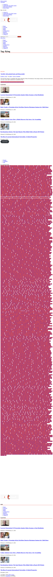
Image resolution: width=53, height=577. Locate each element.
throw (6, 419)
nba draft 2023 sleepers (19, 376)
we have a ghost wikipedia (32, 436)
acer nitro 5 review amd (43, 183)
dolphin (14, 286)
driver (23, 286)
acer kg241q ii (13, 174)
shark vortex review (45, 410)
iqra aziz (29, 303)
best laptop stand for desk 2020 (37, 216)
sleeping (39, 412)
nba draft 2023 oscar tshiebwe (17, 369)
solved (3, 413)
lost (39, 310)
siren (31, 412)
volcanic (43, 424)
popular (11, 400)
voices (40, 424)
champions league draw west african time (18, 273)
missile (51, 337)
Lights (25, 310)
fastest (30, 289)
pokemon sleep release (17, 394)
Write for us (5, 33)
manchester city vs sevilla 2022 (19, 311)
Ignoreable (50, 301)
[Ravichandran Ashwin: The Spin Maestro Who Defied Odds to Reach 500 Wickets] (5, 129)
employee (2, 288)
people (43, 387)
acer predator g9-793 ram (22, 201)
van (28, 424)
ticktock (11, 419)
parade (13, 387)
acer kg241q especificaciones (43, 172)
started (17, 414)
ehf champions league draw (25, 287)
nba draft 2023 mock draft (11, 366)
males (10, 311)
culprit (49, 281)
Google (19, 293)
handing (11, 294)
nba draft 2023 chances (17, 359)
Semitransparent (7, 409)
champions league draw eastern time (8, 237)
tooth (29, 420)
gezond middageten (39, 292)
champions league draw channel (24, 232)
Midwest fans (29, 337)
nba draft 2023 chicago (8, 360)
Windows (42, 437)
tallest (27, 416)
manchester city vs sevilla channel (40, 317)
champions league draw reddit (33, 252)
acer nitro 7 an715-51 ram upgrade (43, 191)
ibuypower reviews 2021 (46, 300)
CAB (7, 223)
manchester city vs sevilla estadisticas (20, 323)
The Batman (33, 417)
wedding (40, 436)
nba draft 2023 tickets (7, 378)
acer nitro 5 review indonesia (19, 186)
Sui (7, 415)
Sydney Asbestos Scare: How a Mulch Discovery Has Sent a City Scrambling (21, 119)
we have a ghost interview (17, 428)
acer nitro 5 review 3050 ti (32, 183)
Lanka (50, 307)
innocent (9, 303)
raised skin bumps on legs (9, 405)
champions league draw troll (20, 268)
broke (42, 222)
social (44, 412)
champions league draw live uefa (10, 246)
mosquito (25, 338)
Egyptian (17, 287)
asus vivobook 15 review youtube (31, 214)
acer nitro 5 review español (35, 184)
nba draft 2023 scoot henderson (36, 373)
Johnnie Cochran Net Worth (22, 306)
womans (11, 438)
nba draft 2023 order (12, 367)
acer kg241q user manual (10, 181)
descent (21, 285)
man (12, 311)
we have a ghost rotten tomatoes (12, 431)
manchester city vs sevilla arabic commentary (15, 315)
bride (2, 222)
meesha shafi (7, 337)
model (2, 338)
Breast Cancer (48, 221)
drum (26, 286)
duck (29, 286)
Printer (41, 400)
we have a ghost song (44, 431)
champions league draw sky (44, 260)
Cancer (18, 223)
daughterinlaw (28, 282)
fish (17, 290)
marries (28, 336)
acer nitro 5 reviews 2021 (47, 189)
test (30, 417)
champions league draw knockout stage (38, 244)
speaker (32, 413)
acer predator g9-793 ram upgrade (35, 201)
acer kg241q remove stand (41, 176)
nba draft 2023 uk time (25, 381)
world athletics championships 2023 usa (38, 452)
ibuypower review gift (39, 297)
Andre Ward (44, 209)
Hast (30, 294)
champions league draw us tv (12, 272)
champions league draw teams (7, 265)
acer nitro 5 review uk (17, 189)
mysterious (31, 339)
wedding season (45, 436)
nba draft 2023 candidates (24, 358)
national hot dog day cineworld (31, 344)
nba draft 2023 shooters (33, 374)
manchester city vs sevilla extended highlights (38, 323)
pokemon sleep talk (42, 395)
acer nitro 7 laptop (25, 194)
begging (21, 216)
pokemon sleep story (34, 395)
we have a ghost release (30, 430)
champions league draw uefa (36, 270)
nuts (34, 386)
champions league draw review (22, 253)
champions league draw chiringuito (33, 233)
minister (44, 337)
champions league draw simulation (15, 259)
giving (4, 293)
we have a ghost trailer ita (34, 434)
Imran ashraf (31, 302)
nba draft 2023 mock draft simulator (24, 366)
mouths (40, 338)
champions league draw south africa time (35, 261)
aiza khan (48, 204)
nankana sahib (42, 339)
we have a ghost (25, 426)
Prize (51, 400)
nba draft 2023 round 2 (6, 372)
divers (2, 286)
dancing (20, 282)
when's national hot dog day (27, 437)
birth (40, 219)
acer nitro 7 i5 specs (44, 193)
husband (40, 295)
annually (2, 211)
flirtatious (28, 290)
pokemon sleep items (7, 393)
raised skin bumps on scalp (31, 405)
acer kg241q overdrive (27, 175)
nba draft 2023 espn (14, 364)
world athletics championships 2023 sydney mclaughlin (30, 449)
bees (15, 216)
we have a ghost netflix (45, 428)
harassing (20, 294)
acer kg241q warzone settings (21, 181)
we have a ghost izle (27, 428)
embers (41, 287)
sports (2, 414)
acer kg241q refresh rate (20, 176)
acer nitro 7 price (32, 194)
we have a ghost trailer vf (13, 436)
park (19, 387)
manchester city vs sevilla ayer (46, 315)
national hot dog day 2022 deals (37, 341)
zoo (5, 455)
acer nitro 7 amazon (34, 190)
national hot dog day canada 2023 (31, 343)
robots (16, 407)
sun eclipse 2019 (16, 415)
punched (12, 401)
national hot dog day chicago (6, 344)
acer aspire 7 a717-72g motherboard (17, 167)
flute (31, 290)
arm (8, 211)
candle (21, 223)
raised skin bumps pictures (42, 405)
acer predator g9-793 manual (11, 201)
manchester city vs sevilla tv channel (13, 335)
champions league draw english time (11, 238)
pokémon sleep (12, 390)
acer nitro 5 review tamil (35, 187)
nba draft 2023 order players (44, 367)
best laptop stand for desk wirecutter (27, 218)
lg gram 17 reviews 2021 (16, 310)
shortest (18, 412)
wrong (36, 454)
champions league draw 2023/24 (29, 225)
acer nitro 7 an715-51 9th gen (14, 191)
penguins (40, 387)
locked (35, 310)
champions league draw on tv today (15, 249)
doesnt (11, 286)
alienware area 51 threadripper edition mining (27, 205)
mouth (37, 338)
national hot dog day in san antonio (8, 348)
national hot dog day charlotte (44, 343)
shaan (23, 409)
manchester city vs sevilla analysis (41, 313)
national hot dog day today (8, 351)
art (28, 211)
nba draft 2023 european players (25, 364)
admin (10, 76)
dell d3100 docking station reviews (43, 283)
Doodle (17, 286)
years (46, 454)
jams (32, 304)
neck (9, 386)
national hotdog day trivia (8, 353)
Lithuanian (31, 310)
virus (37, 424)
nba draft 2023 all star (11, 355)
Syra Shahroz (20, 416)
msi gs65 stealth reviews (8, 339)
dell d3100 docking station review (29, 283)
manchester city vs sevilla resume (7, 328)
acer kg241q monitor (29, 174)
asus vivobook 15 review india (41, 212)
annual (50, 210)
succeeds (47, 414)
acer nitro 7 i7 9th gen (6, 194)
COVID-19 (32, 281)
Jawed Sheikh (47, 304)
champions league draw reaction (7, 251)
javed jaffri (42, 304)
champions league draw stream (25, 263)
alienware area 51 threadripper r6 (44, 205)
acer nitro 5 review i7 (14, 185)
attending (8, 215)
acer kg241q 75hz (30, 169)
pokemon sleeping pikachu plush (13, 399)
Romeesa (27, 407)
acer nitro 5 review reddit (43, 186)
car (23, 223)
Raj (48, 405)
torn (31, 420)
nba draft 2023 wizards (14, 385)
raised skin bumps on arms (6, 403)
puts (31, 401)
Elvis (39, 287)
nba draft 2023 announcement (44, 357)
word (28, 438)
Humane (27, 295)
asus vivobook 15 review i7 (29, 212)
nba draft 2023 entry (37, 363)
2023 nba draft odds (13, 165)
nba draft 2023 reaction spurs (25, 370)
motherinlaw (32, 338)
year (44, 454)
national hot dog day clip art (6, 345)
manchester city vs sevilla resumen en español (38, 328)
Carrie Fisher (35, 223)
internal (12, 303)
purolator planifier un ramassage (23, 401)
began (18, 216)
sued (6, 415)
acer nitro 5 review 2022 (22, 183)
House (5, 295)
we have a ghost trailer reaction (11, 435)
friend (46, 290)
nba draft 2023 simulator (43, 374)
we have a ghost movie (36, 428)
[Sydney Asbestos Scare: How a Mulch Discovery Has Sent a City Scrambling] (5, 117)
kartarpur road (11, 307)
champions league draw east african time (42, 236)
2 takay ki (3, 165)
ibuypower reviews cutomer (16, 301)
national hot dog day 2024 (10, 342)
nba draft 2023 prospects (37, 369)
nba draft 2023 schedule (25, 373)
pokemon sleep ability (19, 390)
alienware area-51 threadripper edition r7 (37, 208)
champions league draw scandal (19, 257)
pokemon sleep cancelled (27, 391)
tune (1, 421)
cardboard (27, 223)
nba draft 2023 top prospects (32, 379)
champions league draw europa (19, 239)
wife (37, 437)
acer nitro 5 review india (8, 186)
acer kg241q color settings (23, 171)
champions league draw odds (24, 246)
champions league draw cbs (6, 231)
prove (6, 401)
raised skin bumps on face (28, 403)
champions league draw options (19, 250)
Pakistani (9, 387)
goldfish (15, 293)
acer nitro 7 (13, 190)
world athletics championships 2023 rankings (40, 444)
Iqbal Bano (24, 303)
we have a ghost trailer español (10, 434)
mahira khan (42, 310)
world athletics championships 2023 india (14, 442)
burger (44, 222)
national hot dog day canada (18, 343)
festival (38, 289)
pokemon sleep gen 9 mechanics (34, 392)
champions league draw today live (43, 267)
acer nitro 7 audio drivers (15, 192)
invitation (20, 303)
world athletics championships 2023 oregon (22, 444)
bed (13, 216)
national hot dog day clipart (17, 345)
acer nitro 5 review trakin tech (7, 189)
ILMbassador (3, 302)
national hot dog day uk (41, 351)
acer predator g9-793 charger (23, 200)
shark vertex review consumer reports (12, 410)
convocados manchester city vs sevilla (29, 280)
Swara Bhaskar (11, 416)
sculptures (46, 408)
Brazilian (41, 221)
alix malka (23, 209)
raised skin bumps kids (45, 402)
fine (8, 290)
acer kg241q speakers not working (42, 178)
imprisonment (22, 302)
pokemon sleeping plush (25, 399)
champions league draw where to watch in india (20, 274)
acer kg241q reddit (11, 176)
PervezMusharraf (27, 388)
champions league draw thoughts (35, 265)
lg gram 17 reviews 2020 (6, 310)
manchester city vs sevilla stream (19, 331)
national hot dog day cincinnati (19, 344)
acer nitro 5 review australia (14, 184)
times (16, 419)
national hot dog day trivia (19, 351)
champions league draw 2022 (25, 224)
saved (34, 408)
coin (48, 279)
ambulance (32, 209)
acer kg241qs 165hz (46, 181)
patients (32, 387)
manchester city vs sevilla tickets (26, 334)
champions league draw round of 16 (25, 254)
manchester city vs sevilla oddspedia (8, 325)
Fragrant (43, 290)
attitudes (12, 215)
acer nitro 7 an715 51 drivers (44, 190)
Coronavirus (7, 281)
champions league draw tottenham (7, 268)
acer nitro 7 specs (8, 197)
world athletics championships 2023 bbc (27, 440)
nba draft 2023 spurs (28, 376)
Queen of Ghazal (39, 401)
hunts (37, 295)
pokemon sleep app (41, 390)
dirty (37, 285)
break (44, 221)
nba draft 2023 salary (33, 372)
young (48, 454)
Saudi (30, 408)
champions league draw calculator (16, 230)
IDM (47, 301)
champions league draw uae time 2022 (22, 270)
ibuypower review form (30, 297)
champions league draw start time (12, 263)
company (2, 280)
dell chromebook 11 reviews (16, 283)
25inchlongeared (21, 165)
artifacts (31, 211)
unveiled (18, 424)
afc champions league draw (15, 204)
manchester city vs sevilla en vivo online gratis (21, 322)
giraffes (47, 292)
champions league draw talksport (44, 264)
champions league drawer (28, 276)
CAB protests (11, 223)
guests (30, 293)
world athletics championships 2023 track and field (34, 451)
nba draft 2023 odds (35, 366)
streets (41, 414)
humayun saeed (33, 295)
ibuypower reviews (16, 300)
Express (21, 289)
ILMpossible (8, 302)
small (42, 412)
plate (4, 390)
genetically (22, 292)
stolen (23, 414)
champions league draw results (45, 252)
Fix (25, 290)
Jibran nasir (3, 306)
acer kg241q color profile (13, 171)
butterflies (48, 222)
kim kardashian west (31, 307)
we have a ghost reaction (20, 430)
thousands (3, 419)
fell (32, 289)
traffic (33, 420)
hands (14, 294)
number (31, 386)
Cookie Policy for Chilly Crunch (9, 5)
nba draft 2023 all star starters (36, 356)
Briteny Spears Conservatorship (18, 222)
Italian (9, 304)
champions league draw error (25, 238)
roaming (3, 407)
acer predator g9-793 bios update (10, 200)
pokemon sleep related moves (7, 394)
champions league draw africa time (33, 226)
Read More (12, 82)
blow (45, 219)
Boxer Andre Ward (29, 221)
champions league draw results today (8, 253)
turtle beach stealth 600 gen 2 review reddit (16, 421)
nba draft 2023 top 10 (24, 378)
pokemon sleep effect (14, 392)
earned (36, 286)
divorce (8, 286)
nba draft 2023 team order (39, 377)
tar (37, 416)
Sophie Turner (22, 413)
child (14, 279)
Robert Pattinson (8, 407)
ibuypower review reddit (22, 299)
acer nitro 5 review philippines (31, 186)
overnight (49, 386)
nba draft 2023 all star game (35, 355)
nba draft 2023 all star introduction (12, 356)
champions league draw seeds (10, 258)
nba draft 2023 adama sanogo (32, 353)
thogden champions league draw (45, 417)
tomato (26, 420)
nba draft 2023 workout (34, 385)
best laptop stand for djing (40, 218)
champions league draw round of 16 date (41, 254)
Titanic (20, 419)
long (37, 310)
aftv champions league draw (39, 204)
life (22, 310)
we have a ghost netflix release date (18, 429)
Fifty (47, 289)
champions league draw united (36, 271)
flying (35, 290)
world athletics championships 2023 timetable (15, 451)
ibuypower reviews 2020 (35, 300)
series (11, 409)
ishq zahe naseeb (4, 304)
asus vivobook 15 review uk (18, 214)
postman (18, 400)
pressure (34, 400)
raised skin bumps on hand (38, 403)
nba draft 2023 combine (46, 360)
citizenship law (33, 279)
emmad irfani (46, 287)
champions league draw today (15, 267)
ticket (8, 419)
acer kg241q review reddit (9, 177)
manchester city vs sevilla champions (34, 316)
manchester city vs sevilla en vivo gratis (22, 321)
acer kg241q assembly (38, 169)
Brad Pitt (34, 221)
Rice (23, 406)
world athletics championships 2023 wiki (20, 454)
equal (24, 288)
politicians (5, 400)
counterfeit (25, 281)
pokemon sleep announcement (30, 390)
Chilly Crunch (11, 574)
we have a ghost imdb (45, 427)
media (45, 336)
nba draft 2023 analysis (21, 357)
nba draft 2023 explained (37, 364)
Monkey (15, 338)
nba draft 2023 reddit (44, 370)
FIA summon (42, 289)
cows (36, 281)
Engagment (11, 288)
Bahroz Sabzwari (42, 215)
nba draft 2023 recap (36, 370)
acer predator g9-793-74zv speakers (8, 203)
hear (32, 294)
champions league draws (44, 278)
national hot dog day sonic (44, 349)
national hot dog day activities (22, 342)
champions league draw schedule (32, 257)
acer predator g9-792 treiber (26, 198)
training (36, 420)
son (6, 413)
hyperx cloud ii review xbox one (32, 296)
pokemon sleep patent (26, 393)
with (5, 438)
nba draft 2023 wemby (32, 383)
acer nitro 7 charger (40, 192)
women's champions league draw (20, 438)
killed (16, 307)
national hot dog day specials (20, 350)
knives (37, 307)
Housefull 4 (9, 295)
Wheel (8, 437)
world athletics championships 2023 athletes (41, 438)
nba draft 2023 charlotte (37, 359)
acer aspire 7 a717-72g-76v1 (42, 168)
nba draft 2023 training (18, 380)
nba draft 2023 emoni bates (18, 363)
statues (20, 414)
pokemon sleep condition (47, 391)
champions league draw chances (11, 232)
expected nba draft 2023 (14, 289)
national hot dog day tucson (30, 351)
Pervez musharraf (20, 388)
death (34, 282)
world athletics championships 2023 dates (31, 441)
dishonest (48, 285)
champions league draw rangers (45, 250)
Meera (48, 336)
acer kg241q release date (31, 176)
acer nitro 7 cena (32, 192)
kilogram (19, 307)
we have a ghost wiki (22, 436)
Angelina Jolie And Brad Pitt (31, 210)
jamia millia (15, 304)
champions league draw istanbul (9, 244)
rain (46, 401)
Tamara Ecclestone (33, 416)
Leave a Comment (16, 76)
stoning (32, 414)
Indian (37, 302)
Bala (47, 215)
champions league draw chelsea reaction (17, 233)
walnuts (46, 424)
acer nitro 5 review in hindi (24, 185)
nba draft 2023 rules (15, 372)
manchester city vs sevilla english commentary (40, 322)
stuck (44, 414)
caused (46, 223)
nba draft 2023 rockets (30, 371)
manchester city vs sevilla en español (42, 320)
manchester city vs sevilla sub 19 (33, 331)
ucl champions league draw (35, 422)
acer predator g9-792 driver (15, 198)
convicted (19, 280)
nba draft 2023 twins (40, 380)
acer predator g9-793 (36, 198)
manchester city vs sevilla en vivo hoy (38, 321)
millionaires (40, 337)
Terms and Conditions (7, 6)
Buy (51, 222)
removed (12, 406)
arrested (12, 211)
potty (21, 400)
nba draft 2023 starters (9, 377)
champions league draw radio (32, 250)
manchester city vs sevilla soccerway (14, 330)
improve (26, 302)
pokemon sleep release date (27, 394)
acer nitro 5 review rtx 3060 (13, 187)
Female (35, 289)
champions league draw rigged (35, 253)
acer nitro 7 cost (47, 192)
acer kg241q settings (5, 178)
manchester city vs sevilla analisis (27, 313)
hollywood (40, 294)
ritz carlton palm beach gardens (33, 406)
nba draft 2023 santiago (15, 373)
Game (5, 292)
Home (4, 26)
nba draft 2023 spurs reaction (39, 376)
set (13, 409)
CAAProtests (3, 223)
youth (51, 454)
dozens (20, 286)
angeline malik (41, 210)
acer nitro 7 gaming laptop (19, 193)
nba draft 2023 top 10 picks (35, 378)
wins (45, 437)
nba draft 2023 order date (22, 367)
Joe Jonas (7, 306)
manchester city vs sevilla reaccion (37, 325)
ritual (25, 406)
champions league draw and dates (11, 228)
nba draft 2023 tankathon (28, 377)
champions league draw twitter (45, 268)
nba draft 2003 (16, 353)
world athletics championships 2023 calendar (13, 441)
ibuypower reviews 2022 (6, 301)
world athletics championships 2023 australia (10, 440)
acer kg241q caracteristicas (46, 170)
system (24, 416)
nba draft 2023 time (16, 378)
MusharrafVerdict (21, 339)
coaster (42, 279)
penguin (36, 387)
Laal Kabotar (41, 307)
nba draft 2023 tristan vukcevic (29, 380)
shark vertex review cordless (26, 410)
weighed (50, 436)
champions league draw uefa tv (10, 271)
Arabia (5, 211)
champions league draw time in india (10, 266)
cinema (27, 279)
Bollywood (15, 221)
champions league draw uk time (23, 271)
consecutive (14, 280)
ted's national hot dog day (18, 417)
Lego (14, 308)
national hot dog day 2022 (25, 341)
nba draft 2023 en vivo (28, 363)
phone (39, 388)
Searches (50, 408)
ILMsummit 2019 (15, 302)
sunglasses (3, 416)
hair (51, 293)
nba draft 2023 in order (7, 365)
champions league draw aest (20, 226)
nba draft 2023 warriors (13, 383)
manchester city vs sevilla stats (7, 331)
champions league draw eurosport (32, 239)
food (38, 290)
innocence (5, 303)
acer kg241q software (13, 178)
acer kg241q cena (4, 171)
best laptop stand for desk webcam (12, 218)
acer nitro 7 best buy (24, 192)
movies (43, 338)
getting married (32, 292)
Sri (13, 414)
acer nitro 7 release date (11, 196)
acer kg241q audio (47, 169)
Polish (2, 400)
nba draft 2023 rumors (23, 372)
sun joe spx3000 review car (36, 415)
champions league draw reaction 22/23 (22, 251)
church (24, 279)
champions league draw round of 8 (8, 256)
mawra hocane (38, 336)
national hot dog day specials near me (33, 350)
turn (3, 421)
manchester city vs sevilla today (39, 334)
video (33, 424)
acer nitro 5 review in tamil (36, 185)
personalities (13, 388)
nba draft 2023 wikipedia (31, 384)
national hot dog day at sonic (44, 342)
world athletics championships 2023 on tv (37, 443)
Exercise (7, 289)
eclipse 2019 (42, 286)
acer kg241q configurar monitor (45, 171)
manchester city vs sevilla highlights (14, 324)
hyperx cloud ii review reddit (19, 296)
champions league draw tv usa (32, 268)
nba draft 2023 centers (7, 359)
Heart (34, 294)
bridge (4, 222)
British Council (31, 222)
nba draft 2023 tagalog (18, 377)
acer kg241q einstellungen (31, 172)
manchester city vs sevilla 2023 (32, 311)
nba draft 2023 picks (28, 369)
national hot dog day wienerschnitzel (22, 352)
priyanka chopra (46, 400)
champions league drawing (39, 276)
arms (10, 211)
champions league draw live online (14, 245)
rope (32, 407)
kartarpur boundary (4, 307)
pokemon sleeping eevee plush (13, 398)
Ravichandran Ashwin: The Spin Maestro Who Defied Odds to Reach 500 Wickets (22, 132)
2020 (8, 165)
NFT (22, 386)
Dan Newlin (6, 282)
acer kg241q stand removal (19, 179)
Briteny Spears (9, 222)
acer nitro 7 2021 (19, 190)
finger (12, 290)
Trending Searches (42, 420)
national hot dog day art (33, 342)
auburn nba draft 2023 (27, 215)
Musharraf (16, 339)
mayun (42, 336)
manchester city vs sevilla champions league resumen (22, 317)
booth (23, 221)
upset (21, 424)
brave (38, 221)
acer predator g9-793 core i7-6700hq (36, 200)
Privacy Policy (6, 7)
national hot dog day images (34, 346)
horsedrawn (48, 294)
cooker (38, 280)
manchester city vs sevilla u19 (27, 335)
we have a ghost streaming (16, 433)
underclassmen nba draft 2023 (7, 424)
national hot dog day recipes (32, 348)
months (21, 338)
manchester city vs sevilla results (41, 327)
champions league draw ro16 (11, 254)
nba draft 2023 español (5, 364)
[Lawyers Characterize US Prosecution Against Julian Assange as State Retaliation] (5, 92)
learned (8, 308)
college (50, 279)
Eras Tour (28, 288)
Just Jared (48, 306)
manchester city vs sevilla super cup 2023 (13, 332)
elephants (36, 287)
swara (6, 416)
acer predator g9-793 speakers (9, 202)
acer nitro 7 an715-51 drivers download (28, 191)
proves (9, 401)
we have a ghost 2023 (33, 426)
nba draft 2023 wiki (22, 384)
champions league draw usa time (24, 272)
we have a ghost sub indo (27, 433)
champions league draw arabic (10, 229)
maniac (15, 336)
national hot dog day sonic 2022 (7, 350)
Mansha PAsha (20, 336)
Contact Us (5, 4)
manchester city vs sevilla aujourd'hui (32, 315)
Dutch (31, 286)
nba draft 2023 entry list (47, 363)
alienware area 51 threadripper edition (10, 205)
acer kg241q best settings (14, 170)
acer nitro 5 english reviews (34, 182)
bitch (43, 219)
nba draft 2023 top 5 (12, 379)
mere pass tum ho (20, 337)
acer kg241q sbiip (24, 177)
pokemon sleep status (13, 395)
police (51, 399)
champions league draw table (31, 264)
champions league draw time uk (40, 266)
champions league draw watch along (39, 272)
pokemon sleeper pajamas (25, 397)
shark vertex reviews (37, 410)
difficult (29, 285)
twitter (46, 421)
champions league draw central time (31, 231)
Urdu (23, 424)
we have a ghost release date (41, 430)
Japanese (38, 304)
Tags (4, 162)
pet (32, 388)
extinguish (25, 289)
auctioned (34, 215)
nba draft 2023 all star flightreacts (23, 355)
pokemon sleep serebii (38, 394)
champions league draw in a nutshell (24, 240)
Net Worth (13, 386)
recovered (5, 406)
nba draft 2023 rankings (47, 369)
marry (31, 336)
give (1, 293)
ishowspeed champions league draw (45, 303)
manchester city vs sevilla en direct (28, 320)
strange (38, 414)
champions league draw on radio (40, 247)
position (14, 400)
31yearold (27, 165)
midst (25, 337)
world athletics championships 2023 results (23, 445)
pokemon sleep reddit (44, 393)
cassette (39, 223)
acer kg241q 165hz (22, 169)
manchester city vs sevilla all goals (13, 313)
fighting (2, 290)
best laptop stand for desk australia (12, 217)
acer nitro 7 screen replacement (39, 196)
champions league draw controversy (24, 235)
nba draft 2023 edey (8, 363)
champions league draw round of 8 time (23, 256)
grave (25, 293)
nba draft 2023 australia (13, 358)
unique (14, 424)
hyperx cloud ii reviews (43, 296)
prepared (27, 400)
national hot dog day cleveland (44, 344)
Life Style (5, 27)
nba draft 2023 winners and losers (43, 384)
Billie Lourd (25, 219)
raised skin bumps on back (17, 403)
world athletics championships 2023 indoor (32, 442)
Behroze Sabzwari (26, 216)
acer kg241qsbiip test (24, 182)
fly (33, 290)
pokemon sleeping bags (43, 397)
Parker (24, 387)
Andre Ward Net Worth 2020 (13, 210)
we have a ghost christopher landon (33, 427)
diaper (24, 285)
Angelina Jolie (22, 210)
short (16, 412)
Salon (9, 408)
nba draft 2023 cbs (41, 358)
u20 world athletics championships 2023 (21, 422)
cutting (2, 282)
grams (22, 293)
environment (20, 288)
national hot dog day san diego (44, 348)
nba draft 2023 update (45, 381)
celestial (49, 223)
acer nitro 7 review (20, 196)
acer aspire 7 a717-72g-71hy (30, 168)
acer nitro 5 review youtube (27, 189)
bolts (18, 221)
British (26, 222)
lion (28, 310)
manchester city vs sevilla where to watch (41, 335)
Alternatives (27, 209)
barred (5, 216)
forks (40, 290)
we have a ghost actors (42, 426)
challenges (7, 224)
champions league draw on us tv (29, 249)
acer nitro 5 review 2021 (12, 183)
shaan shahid (27, 409)
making (4, 311)
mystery (35, 339)
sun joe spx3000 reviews (47, 415)
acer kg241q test (28, 179)
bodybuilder (3, 221)
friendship (49, 290)
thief (37, 417)
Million (36, 337)
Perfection (3, 388)
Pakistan (5, 387)
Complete (6, 280)
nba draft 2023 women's (24, 385)
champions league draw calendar (29, 230)
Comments (5, 161)
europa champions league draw (36, 288)
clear (37, 279)
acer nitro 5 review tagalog (24, 187)
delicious (46, 282)
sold (1, 413)
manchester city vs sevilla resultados (27, 327)
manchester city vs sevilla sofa (28, 330)
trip (46, 420)
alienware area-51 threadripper (22, 207)
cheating (8, 279)
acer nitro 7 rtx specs (28, 196)
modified (8, 338)
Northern (25, 386)
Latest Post (4, 141)
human (24, 295)
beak (8, 216)
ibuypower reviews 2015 (25, 300)
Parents (16, 387)
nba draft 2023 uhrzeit (15, 381)
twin (43, 421)
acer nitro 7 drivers (10, 193)
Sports (4, 28)
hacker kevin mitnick (46, 293)
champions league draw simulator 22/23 (11, 260)
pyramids (34, 401)
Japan (34, 304)
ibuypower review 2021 (20, 297)
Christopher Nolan (19, 279)
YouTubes (3, 455)
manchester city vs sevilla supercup (12, 334)
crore (45, 281)
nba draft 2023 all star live (24, 356)
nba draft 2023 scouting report (10, 374)
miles (33, 337)
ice (45, 301)
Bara (51, 215)
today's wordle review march (28, 419)
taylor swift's (43, 416)
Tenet (28, 417)
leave (11, 308)
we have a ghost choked (21, 427)
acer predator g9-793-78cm (20, 203)
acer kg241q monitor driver (39, 174)
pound (24, 400)
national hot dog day (5, 341)
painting (2, 387)
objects (36, 386)
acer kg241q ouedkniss (8, 175)
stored (35, 414)
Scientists (38, 408)
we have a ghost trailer (36, 433)
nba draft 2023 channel (27, 359)
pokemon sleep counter (5, 392)
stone (30, 414)
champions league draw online (7, 250)
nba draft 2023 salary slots (42, 372)
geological (26, 292)
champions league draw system (18, 264)
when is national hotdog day (15, 437)
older (43, 386)
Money (11, 338)
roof (30, 407)
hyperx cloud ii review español (7, 296)
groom (27, 293)
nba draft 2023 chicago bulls (19, 360)
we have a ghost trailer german (23, 434)
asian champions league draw (39, 211)
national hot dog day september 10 (21, 349)
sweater (15, 416)
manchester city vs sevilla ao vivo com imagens (19, 314)
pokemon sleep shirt (47, 394)
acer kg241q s (17, 177)
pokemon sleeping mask (25, 398)
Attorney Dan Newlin (18, 215)
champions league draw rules (37, 256)
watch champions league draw (7, 426)
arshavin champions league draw (21, 211)
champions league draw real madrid (19, 252)
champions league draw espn (37, 238)
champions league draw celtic (18, 231)
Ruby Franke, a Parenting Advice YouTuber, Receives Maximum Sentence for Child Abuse (24, 107)
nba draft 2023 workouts (44, 385)
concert (10, 280)
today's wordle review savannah (41, 419)
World (30, 438)
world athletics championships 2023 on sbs (20, 443)
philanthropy (35, 388)
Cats (44, 223)
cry (47, 281)
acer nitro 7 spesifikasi (17, 197)
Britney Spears (38, 222)
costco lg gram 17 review (15, 281)
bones (21, 221)
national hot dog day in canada (46, 346)
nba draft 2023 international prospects (20, 365)
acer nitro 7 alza (26, 190)
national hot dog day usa (10, 352)
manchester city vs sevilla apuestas (36, 314)
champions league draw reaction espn (37, 251)
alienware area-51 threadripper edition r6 (21, 208)
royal (34, 407)
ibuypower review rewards (6, 300)
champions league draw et (7, 239)
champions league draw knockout (23, 244)
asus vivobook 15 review (6, 212)
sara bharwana (25, 408)
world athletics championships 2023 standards (40, 448)
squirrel (11, 414)
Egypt (14, 287)
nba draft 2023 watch (23, 383)
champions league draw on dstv (27, 247)
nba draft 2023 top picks (21, 379)
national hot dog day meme (20, 348)
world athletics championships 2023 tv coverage (20, 452)
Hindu (36, 294)
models (4, 338)
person (9, 388)
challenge (2, 224)
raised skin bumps (14, 402)
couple (28, 281)
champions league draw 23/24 (42, 225)
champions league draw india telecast (32, 242)
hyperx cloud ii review (46, 295)
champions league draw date (27, 236)
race (44, 401)
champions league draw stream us (39, 263)
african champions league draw (27, 204)
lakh (47, 307)
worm (33, 454)
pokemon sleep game (23, 392)
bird (38, 219)
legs (16, 308)
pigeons (47, 388)
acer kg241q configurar (34, 171)
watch (49, 424)
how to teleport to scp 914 (17, 295)
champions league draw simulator (29, 259)
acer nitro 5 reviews (38, 189)
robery (13, 407)
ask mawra (47, 211)
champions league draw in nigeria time (17, 242)
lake (45, 307)
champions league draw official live (13, 247)
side (26, 412)
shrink (22, 412)
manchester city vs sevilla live (28, 324)
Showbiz (5, 32)
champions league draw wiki (37, 275)
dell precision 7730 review (14, 285)
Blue (47, 219)
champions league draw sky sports (7, 261)
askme (51, 211)
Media (4, 29)
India (35, 302)
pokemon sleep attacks (8, 391)
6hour (39, 165)
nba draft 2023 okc (44, 366)
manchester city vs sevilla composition (35, 318)
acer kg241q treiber (43, 179)
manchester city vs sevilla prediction (23, 325)
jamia (11, 304)
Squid (8, 414)
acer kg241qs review (15, 182)
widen (34, 437)
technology (10, 417)
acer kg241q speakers (30, 178)
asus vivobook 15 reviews (43, 214)
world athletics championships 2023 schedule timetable (12, 447)
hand (8, 294)
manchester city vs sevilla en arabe (14, 320)
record (2, 406)
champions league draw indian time (10, 243)
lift (23, 310)
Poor (9, 400)
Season (2, 409)
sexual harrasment (18, 409)
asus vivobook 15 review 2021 (17, 212)
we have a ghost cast (11, 427)
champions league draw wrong (17, 276)
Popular (4, 160)
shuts (24, 412)
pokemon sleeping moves (35, 398)
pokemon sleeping (34, 397)
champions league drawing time (18, 278)
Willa (39, 437)
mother (28, 338)
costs (21, 281)
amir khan (37, 209)
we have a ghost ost (10, 430)
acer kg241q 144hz (14, 169)
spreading (5, 414)
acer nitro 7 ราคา (35, 197)
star (15, 414)
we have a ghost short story (34, 431)
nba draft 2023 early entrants (38, 362)
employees (7, 288)
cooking (41, 280)
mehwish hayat (13, 337)
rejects (9, 406)
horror (44, 294)
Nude (28, 386)
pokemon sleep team (8, 397)
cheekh (11, 279)
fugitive (2, 292)
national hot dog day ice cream (11, 346)
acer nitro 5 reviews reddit (6, 190)
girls (50, 292)
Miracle (47, 337)
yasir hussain (40, 454)
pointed (6, 390)
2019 (6, 165)
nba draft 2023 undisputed (35, 381)
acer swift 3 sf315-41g (42, 203)
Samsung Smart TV (15, 408)
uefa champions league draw (9, 423)
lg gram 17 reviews (48, 309)
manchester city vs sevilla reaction (12, 327)
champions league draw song (21, 261)
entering (16, 288)
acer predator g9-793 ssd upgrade (33, 202)
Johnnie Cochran (13, 306)
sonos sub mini (10, 413)
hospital (2, 295)
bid (21, 219)
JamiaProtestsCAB (22, 304)
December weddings (40, 282)
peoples (46, 387)
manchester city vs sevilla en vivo (7, 321)
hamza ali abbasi (4, 294)
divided (4, 286)
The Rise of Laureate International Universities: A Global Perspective (19, 136)
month (18, 338)
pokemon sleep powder (35, 393)
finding (5, 290)
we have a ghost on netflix (43, 429)
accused (50, 165)
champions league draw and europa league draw (28, 228)
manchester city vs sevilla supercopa (29, 332)
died (27, 285)
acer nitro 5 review (44, 182)
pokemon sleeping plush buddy (36, 399)
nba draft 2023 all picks (43, 353)
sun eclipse (11, 415)
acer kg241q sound (22, 178)
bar (49, 215)
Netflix (16, 386)
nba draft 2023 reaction (14, 370)
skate (36, 412)
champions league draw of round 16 (37, 246)
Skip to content (4, 1)
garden (18, 292)
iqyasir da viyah (34, 303)
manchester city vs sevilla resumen (21, 328)
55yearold (36, 165)
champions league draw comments (9, 235)
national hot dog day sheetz (33, 349)
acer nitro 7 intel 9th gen (16, 194)
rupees (38, 407)
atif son (4, 215)
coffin (45, 279)
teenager (25, 417)
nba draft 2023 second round (22, 374)
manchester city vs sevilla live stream (42, 324)
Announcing (46, 210)
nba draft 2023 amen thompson (9, 357)
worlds (30, 454)
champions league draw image (11, 240)
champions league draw (14, 224)
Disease (44, 285)
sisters (33, 412)
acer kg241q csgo (14, 172)
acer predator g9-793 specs (21, 202)
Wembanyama (3, 437)
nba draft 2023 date (16, 362)
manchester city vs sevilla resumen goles (20, 329)
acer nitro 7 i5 (28, 193)
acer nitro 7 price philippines (42, 194)
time (14, 419)
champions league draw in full (38, 240)
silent (29, 412)
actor (8, 204)
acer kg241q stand (10, 179)
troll (48, 420)
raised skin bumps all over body (24, 402)
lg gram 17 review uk (40, 309)
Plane (2, 390)
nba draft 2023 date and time (26, 362)
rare (50, 405)
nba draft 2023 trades (9, 380)
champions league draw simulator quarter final (29, 260)
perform (6, 388)
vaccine (26, 424)
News (19, 386)
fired (15, 290)
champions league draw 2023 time (15, 225)
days (32, 282)
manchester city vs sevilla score (35, 329)
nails (38, 339)
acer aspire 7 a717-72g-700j (42, 167)
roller (24, 407)
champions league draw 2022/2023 (38, 224)
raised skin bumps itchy (36, 402)
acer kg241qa (38, 181)
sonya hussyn (16, 413)
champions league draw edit (21, 237)
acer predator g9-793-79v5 (32, 203)
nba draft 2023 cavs (33, 358)
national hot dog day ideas (22, 346)
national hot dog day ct (39, 345)
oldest (46, 386)
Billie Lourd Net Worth (32, 219)
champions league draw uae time (7, 270)
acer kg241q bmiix (23, 170)
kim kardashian (24, 307)
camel (15, 223)
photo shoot (43, 388)
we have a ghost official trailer (31, 429)
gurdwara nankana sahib (37, 293)
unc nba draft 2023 (43, 423)
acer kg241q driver (22, 172)
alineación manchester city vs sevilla (13, 209)
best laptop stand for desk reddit (38, 217)
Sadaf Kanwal (48, 407)
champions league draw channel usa (38, 232)
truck (50, 420)
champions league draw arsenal (23, 229)
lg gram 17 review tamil (30, 309)
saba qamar (42, 407)
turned (5, 421)
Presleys (31, 400)
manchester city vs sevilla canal (7, 316)
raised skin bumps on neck (20, 405)
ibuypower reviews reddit (39, 301)
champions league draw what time (34, 273)
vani (30, 424)
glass (6, 293)
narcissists (47, 339)
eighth (32, 287)
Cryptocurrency (6, 30)
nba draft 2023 (22, 353)
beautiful (11, 216)
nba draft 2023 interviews (33, 365)
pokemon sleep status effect (23, 395)
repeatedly (16, 406)
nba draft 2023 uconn (6, 381)
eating (39, 286)
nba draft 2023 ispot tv (43, 365)
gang (15, 292)
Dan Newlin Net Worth (13, 282)
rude (36, 407)
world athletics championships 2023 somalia (32, 447)
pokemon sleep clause (37, 391)
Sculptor (41, 408)
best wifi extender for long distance (13, 219)
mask (34, 336)
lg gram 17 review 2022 (43, 308)
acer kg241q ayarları (5, 170)
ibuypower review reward (33, 299)
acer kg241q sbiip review (33, 177)
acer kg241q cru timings (5, 172)
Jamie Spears (28, 304)
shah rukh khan (33, 409)
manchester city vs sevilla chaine (20, 316)
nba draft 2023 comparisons (6, 362)
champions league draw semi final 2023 (38, 258)
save (32, 408)
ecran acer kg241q (9, 287)
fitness (23, 290)
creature (42, 281)
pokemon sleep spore (5, 395)
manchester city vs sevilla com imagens (19, 318)
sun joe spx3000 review (25, 415)
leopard (18, 308)
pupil (16, 401)
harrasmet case (25, 294)
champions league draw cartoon (43, 230)
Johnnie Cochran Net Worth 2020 (35, 306)
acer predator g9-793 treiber (46, 202)
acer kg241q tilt (35, 179)
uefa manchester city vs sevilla (21, 423)
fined (10, 290)
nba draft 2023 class (37, 360)
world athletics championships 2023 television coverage (27, 450)
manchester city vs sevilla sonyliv (41, 330)
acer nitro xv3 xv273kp (44, 197)
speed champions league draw (40, 413)
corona (44, 280)
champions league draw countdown (39, 235)
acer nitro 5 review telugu (45, 187)
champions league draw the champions (21, 265)
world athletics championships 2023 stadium (22, 448)
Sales (2, 408)
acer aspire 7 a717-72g (5, 167)
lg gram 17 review (24, 308)
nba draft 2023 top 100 (45, 378)
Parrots (27, 387)
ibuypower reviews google (28, 301)
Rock (19, 407)
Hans (17, 294)
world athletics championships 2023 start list (9, 449)
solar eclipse (48, 412)
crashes (39, 281)
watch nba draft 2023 (17, 426)
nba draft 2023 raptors (5, 370)
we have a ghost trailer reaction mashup (26, 435)
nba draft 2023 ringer (21, 371)
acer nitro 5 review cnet (25, 184)
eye (28, 289)
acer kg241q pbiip (35, 175)
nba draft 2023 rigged (12, 371)
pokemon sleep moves (16, 393)
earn (33, 286)
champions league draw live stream (29, 245)
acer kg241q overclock (17, 175)
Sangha (20, 408)
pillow (50, 388)
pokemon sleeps (46, 399)
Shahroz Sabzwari (40, 409)
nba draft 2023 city (29, 360)
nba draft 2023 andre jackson (32, 357)
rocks (21, 407)
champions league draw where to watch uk (39, 274)
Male (7, 311)
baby (38, 215)
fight (49, 289)
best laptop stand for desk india (25, 217)
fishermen (20, 290)
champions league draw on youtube (43, 249)
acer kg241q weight (31, 181)
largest (2, 308)
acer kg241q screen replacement (45, 177)
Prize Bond (3, 401)
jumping (44, 306)
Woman (7, 438)
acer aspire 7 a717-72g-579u (31, 167)
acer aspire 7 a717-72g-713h (18, 168)
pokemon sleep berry (18, 391)
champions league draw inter (23, 243)
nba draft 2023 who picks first (11, 384)
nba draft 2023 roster (39, 371)
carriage (30, 223)
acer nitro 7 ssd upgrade (26, 197)
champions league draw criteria (15, 236)
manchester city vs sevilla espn (7, 323)
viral (35, 424)
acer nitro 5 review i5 (45, 184)
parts (30, 387)
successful (3, 415)
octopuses (40, 386)
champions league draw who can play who (22, 275)
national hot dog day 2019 (14, 341)
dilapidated (34, 285)
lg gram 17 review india (10, 309)
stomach (26, 414)
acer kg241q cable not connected (34, 170)
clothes (39, 279)
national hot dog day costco (29, 345)
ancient (40, 209)
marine (25, 336)
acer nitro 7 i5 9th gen (35, 193)
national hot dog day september (7, 349)
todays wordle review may (14, 420)
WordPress (8, 575)
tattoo (39, 416)
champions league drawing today (32, 278)
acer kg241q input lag (20, 174)
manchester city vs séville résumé (7, 336)
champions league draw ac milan (7, 226)
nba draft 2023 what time (42, 383)
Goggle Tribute (11, 293)
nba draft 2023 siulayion (9, 376)
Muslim (27, 339)
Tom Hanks (22, 420)
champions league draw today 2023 (29, 267)
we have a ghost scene (24, 431)
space (29, 413)
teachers (6, 417)
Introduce (16, 303)
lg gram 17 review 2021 (33, 308)
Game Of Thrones (10, 292)
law (6, 308)
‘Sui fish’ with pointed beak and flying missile (13, 74)
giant (44, 292)
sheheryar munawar (11, 412)
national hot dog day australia (6, 343)
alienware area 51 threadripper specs (8, 207)
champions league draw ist (34, 243)
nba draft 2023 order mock (32, 367)
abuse (47, 165)
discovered (41, 285)
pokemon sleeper (16, 397)
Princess (38, 400)
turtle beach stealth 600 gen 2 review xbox (33, 421)
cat (42, 223)
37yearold (31, 165)
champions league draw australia (36, 229)
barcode (2, 216)
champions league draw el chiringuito (34, 237)
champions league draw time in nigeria (25, 266)
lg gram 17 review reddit (20, 309)
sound (26, 413)
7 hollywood (43, 165)
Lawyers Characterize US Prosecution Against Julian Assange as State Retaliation (22, 95)
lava (4, 308)
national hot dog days (35, 352)
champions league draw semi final (23, 258)
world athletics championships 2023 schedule (42, 445)
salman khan (5, 408)
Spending (48, 413)
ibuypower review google (12, 299)
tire (18, 419)
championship (3, 279)
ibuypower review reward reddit (45, 299)
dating (23, 282)
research (20, 406)
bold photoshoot (9, 221)
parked (21, 387)
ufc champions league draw (33, 423)
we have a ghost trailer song (40, 435)
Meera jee (3, 337)
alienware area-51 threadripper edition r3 (36, 207)
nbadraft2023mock (4, 386)
